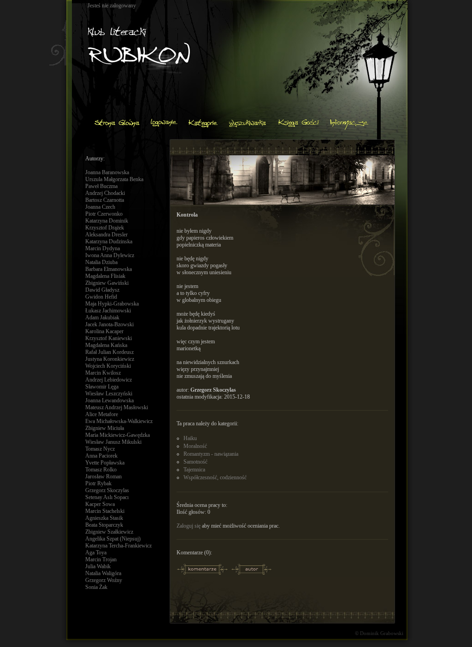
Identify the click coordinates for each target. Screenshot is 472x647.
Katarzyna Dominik (106, 221)
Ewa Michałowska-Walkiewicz (119, 421)
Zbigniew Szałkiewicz (109, 532)
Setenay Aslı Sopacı (107, 497)
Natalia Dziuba (101, 262)
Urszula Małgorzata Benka (114, 179)
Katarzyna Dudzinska (108, 241)
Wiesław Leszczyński (108, 393)
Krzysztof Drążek (104, 227)
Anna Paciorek (101, 456)
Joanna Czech (100, 207)
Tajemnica (194, 469)
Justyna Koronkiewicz (109, 359)
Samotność (195, 462)
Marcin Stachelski (104, 511)
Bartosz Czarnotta (104, 200)
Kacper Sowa (100, 504)
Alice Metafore (101, 414)
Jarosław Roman (103, 476)
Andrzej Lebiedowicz (108, 379)
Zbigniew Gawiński (107, 283)
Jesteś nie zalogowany (112, 5)
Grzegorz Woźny (103, 580)
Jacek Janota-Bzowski (109, 324)
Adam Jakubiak (102, 317)
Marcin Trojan (101, 559)
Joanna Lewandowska (109, 400)
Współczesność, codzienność (215, 477)
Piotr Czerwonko (104, 214)
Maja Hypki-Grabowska (112, 303)
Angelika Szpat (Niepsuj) (113, 538)
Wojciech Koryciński (108, 366)
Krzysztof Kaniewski (108, 338)
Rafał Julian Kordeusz (109, 352)
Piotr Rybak (98, 483)
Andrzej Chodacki (105, 193)
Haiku (190, 438)
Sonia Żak (96, 587)
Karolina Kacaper (104, 331)
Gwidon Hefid (101, 297)
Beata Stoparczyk (104, 525)
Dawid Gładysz (102, 290)
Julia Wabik (98, 566)
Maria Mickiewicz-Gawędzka (117, 435)
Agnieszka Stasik (104, 518)
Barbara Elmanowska (108, 269)
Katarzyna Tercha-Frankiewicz (118, 545)
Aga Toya (95, 552)
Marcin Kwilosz (103, 373)
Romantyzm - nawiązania (210, 454)
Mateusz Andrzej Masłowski (116, 407)
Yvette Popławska (104, 462)
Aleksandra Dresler (106, 234)
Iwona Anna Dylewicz (109, 255)
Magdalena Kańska (106, 345)
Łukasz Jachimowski (108, 310)
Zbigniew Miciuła (104, 428)
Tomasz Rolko (101, 469)
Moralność (195, 446)
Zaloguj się (189, 526)
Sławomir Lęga (101, 386)
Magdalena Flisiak (105, 276)
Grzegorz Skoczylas (107, 490)
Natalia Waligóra (103, 573)
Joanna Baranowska (107, 172)
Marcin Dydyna (102, 248)
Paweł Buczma (101, 186)
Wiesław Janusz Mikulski (113, 442)
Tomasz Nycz (100, 449)
